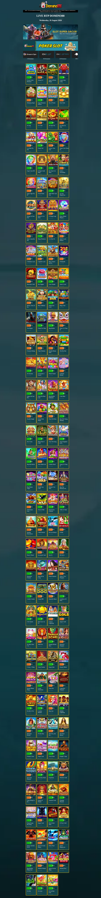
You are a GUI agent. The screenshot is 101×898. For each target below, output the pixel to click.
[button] (76, 54)
